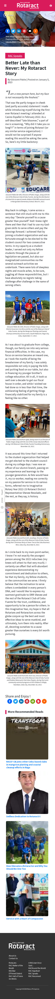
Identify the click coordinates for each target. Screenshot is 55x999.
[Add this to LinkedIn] (18, 31)
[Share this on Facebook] (7, 31)
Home (10, 15)
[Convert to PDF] (38, 701)
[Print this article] (32, 701)
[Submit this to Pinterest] (24, 31)
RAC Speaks (15, 56)
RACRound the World (37, 968)
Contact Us (13, 958)
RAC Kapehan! (34, 970)
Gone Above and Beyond (25, 36)
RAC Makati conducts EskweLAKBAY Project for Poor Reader (21, 40)
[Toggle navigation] (51, 5)
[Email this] (30, 31)
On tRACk (12, 978)
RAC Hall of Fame (16, 976)
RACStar (12, 970)
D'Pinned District (15, 973)
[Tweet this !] (13, 31)
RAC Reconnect (34, 976)
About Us (12, 955)
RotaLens (12, 962)
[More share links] (35, 31)
